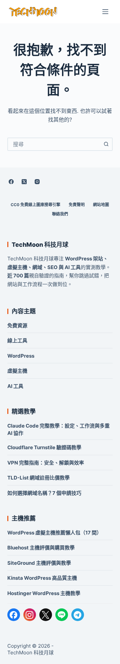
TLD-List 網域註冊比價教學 (38, 478)
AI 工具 (15, 386)
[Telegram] (77, 614)
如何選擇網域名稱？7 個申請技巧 (44, 493)
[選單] (105, 11)
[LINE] (61, 614)
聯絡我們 (60, 213)
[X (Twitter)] (24, 181)
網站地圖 (101, 204)
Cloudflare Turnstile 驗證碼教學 (44, 447)
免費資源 (17, 325)
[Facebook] (11, 181)
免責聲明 (77, 204)
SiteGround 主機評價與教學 (39, 563)
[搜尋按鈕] (106, 144)
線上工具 (17, 340)
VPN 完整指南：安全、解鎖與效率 (45, 463)
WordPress (20, 356)
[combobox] (54, 144)
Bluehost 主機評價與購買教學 (41, 547)
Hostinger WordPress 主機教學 (43, 593)
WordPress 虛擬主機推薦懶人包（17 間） (54, 532)
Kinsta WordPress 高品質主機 (42, 578)
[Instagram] (37, 181)
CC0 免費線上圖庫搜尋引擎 (35, 204)
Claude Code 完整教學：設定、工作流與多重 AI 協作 (58, 429)
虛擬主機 (17, 371)
